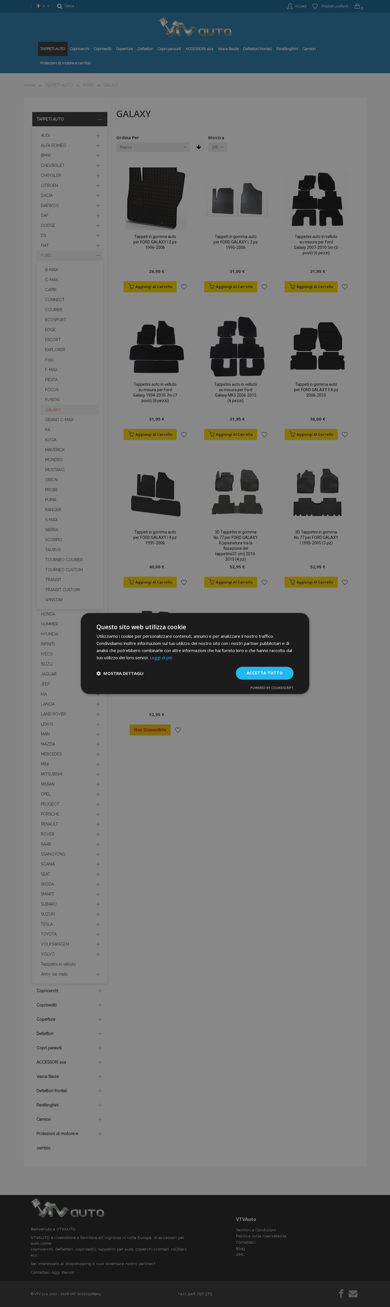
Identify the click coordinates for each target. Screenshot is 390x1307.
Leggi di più (161, 657)
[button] (120, 673)
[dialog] (195, 653)
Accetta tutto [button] (265, 673)
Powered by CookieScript (271, 688)
